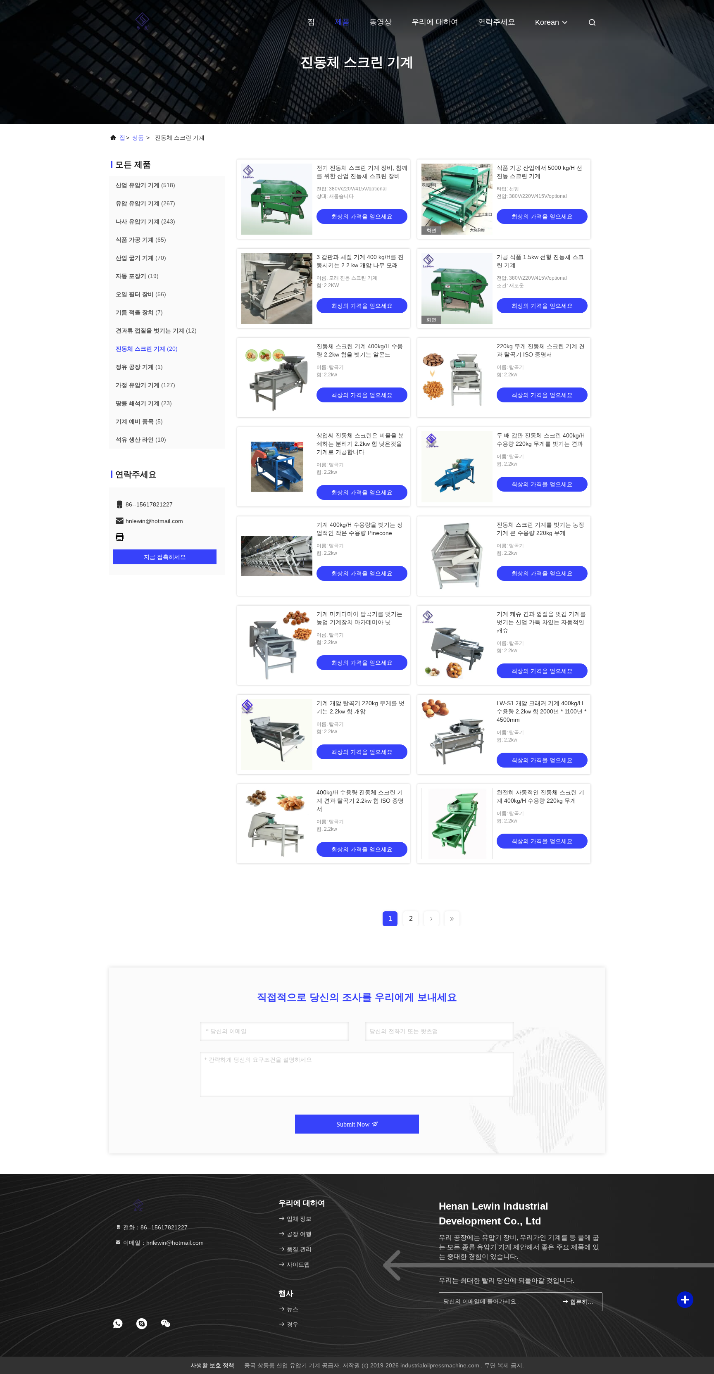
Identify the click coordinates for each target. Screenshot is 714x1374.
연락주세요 (496, 22)
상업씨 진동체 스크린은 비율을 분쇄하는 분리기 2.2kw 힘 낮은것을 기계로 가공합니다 (360, 443)
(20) (147, 348)
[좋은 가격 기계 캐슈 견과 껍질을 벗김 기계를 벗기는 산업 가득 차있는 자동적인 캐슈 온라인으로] (457, 645)
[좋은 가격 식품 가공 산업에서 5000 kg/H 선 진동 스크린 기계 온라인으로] (457, 199)
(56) (141, 294)
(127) (145, 385)
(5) (139, 421)
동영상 (380, 22)
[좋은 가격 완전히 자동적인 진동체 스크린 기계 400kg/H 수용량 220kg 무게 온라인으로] (457, 823)
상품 (138, 137)
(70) (141, 257)
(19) (137, 276)
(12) (156, 330)
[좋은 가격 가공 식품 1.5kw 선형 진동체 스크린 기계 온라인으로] (457, 288)
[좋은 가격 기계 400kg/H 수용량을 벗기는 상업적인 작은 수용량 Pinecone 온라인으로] (276, 556)
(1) (139, 367)
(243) (145, 221)
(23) (144, 403)
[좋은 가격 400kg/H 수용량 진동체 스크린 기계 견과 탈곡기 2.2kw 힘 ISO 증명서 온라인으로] (276, 823)
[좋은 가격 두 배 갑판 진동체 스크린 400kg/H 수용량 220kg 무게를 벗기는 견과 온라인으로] (457, 466)
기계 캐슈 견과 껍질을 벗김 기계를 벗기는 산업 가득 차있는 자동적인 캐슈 (541, 622)
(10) (141, 439)
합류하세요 (582, 1302)
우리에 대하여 (435, 22)
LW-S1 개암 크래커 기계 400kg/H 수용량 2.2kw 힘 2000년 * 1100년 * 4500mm (541, 711)
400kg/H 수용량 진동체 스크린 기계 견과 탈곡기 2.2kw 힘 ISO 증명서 (360, 800)
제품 (342, 22)
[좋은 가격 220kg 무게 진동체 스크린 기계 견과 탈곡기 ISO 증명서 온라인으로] (457, 377)
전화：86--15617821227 (154, 1227)
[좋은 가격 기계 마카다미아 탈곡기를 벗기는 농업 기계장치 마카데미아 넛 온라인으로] (276, 645)
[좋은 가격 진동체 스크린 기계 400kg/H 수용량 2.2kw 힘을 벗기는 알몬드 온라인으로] (276, 377)
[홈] (142, 20)
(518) (145, 185)
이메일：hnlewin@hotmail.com (162, 1242)
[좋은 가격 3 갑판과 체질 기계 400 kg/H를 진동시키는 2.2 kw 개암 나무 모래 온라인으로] (276, 288)
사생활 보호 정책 (212, 1365)
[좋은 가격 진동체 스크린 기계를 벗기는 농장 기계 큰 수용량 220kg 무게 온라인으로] (457, 556)
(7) (139, 312)
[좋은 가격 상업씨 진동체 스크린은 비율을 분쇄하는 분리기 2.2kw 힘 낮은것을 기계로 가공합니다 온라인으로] (276, 466)
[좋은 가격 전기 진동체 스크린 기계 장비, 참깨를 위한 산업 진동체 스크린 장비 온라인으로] (276, 199)
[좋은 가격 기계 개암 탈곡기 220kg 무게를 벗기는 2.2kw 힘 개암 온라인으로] (276, 734)
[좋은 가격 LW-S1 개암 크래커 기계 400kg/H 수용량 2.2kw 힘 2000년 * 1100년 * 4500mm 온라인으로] (457, 734)
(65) (141, 239)
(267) (145, 203)
